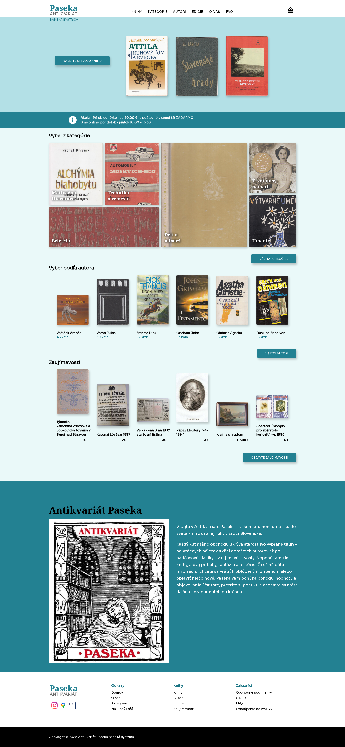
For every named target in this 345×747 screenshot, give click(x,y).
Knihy (136, 12)
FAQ (229, 12)
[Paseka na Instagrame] (54, 706)
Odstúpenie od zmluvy (254, 709)
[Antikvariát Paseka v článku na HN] (71, 706)
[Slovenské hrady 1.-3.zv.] (198, 66)
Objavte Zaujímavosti (269, 457)
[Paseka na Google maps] (62, 706)
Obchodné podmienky (254, 692)
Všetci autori (276, 353)
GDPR (241, 698)
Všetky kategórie (273, 259)
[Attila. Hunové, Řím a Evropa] (148, 66)
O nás (214, 12)
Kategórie (157, 12)
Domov (117, 692)
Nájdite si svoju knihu (82, 61)
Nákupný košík (123, 709)
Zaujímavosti (183, 709)
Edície (197, 12)
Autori (179, 12)
